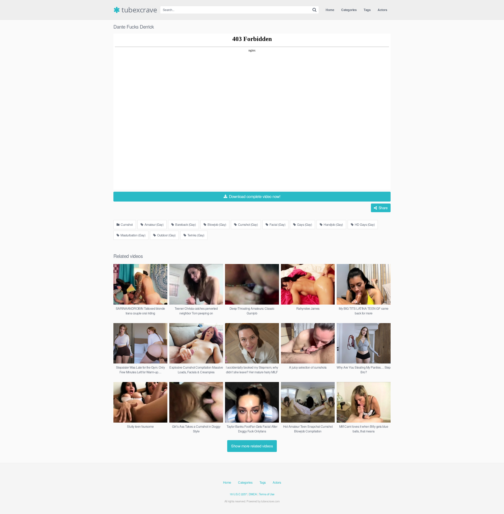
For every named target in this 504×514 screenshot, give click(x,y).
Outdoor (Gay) (166, 235)
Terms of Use (266, 494)
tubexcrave (138, 9)
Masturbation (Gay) (132, 235)
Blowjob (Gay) (216, 224)
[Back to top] (493, 501)
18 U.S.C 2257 (238, 494)
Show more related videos (252, 445)
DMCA (253, 494)
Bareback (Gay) (185, 224)
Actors (382, 9)
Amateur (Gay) (153, 224)
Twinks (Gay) (195, 235)
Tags (367, 9)
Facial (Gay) (277, 224)
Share (382, 207)
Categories (349, 9)
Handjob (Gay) (333, 224)
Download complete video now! (254, 196)
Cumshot (126, 224)
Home (330, 9)
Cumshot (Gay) (247, 224)
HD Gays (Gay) (364, 224)
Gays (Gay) (304, 224)
